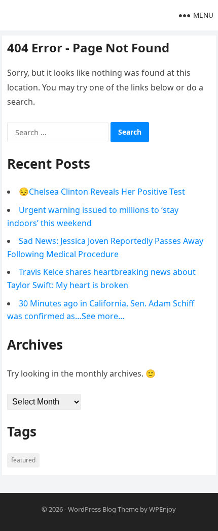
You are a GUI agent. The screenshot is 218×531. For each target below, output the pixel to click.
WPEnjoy (162, 509)
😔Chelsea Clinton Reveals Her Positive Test (102, 191)
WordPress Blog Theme (103, 509)
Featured (23, 460)
